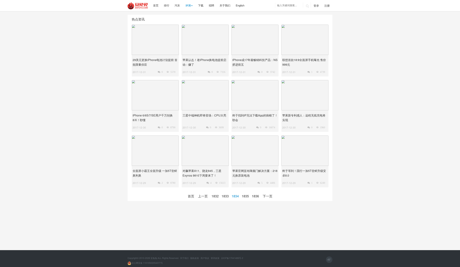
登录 (316, 5)
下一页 (267, 196)
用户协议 (205, 257)
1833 (225, 196)
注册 (327, 5)
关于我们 (184, 257)
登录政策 (215, 257)
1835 (245, 196)
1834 (235, 196)
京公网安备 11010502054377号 (147, 262)
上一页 (203, 196)
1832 (215, 196)
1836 (255, 196)
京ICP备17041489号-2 (232, 257)
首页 (191, 196)
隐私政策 (194, 257)
